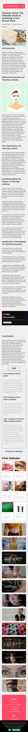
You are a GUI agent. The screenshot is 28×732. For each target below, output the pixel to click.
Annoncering (14, 719)
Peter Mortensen (17, 24)
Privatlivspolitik (16, 729)
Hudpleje (4, 27)
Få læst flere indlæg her (14, 451)
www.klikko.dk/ (15, 711)
